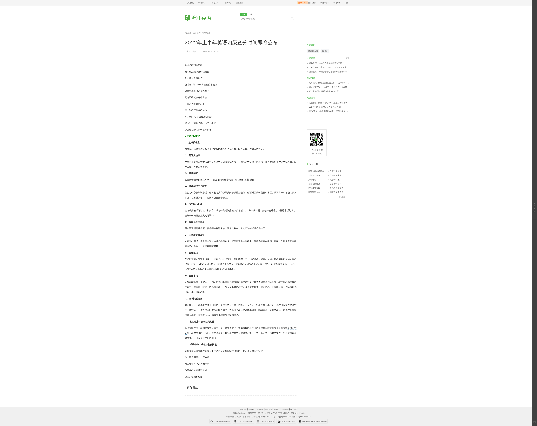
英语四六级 (313, 51)
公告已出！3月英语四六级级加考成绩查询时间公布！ (329, 71)
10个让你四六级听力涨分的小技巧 (324, 91)
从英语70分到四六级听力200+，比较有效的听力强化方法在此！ (329, 83)
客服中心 (251, 409)
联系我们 (277, 409)
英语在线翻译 (314, 184)
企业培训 (239, 3)
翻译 (196, 241)
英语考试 (196, 33)
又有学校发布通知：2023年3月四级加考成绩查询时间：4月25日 (329, 67)
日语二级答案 (335, 171)
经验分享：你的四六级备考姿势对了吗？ (326, 63)
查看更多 (342, 197)
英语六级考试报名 (316, 171)
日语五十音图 (314, 175)
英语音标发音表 (336, 192)
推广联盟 (293, 409)
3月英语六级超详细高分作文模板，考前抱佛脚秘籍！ (329, 102)
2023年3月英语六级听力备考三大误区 (325, 107)
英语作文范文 (335, 179)
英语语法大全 (314, 192)
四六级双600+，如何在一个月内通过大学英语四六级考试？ (329, 87)
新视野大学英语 (336, 188)
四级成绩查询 (314, 188)
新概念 (325, 51)
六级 (189, 71)
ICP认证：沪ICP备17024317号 (263, 417)
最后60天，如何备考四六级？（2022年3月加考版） (329, 111)
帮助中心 (228, 3)
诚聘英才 (260, 409)
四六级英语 (206, 33)
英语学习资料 (335, 184)
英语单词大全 (335, 175)
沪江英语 (188, 33)
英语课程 (312, 179)
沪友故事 (285, 409)
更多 (348, 58)
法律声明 (268, 409)
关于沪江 (243, 409)
